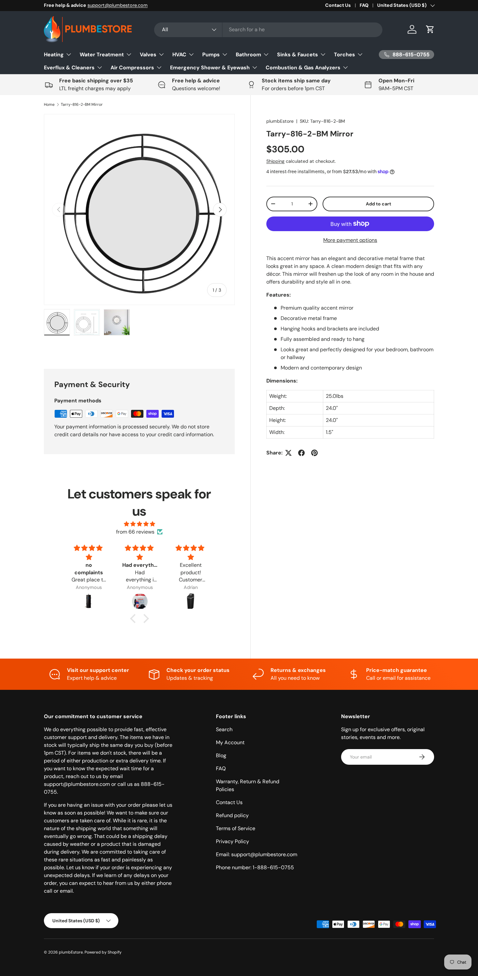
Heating (54, 54)
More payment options (350, 240)
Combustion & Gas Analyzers (303, 67)
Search (224, 729)
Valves (148, 54)
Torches (344, 54)
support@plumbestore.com (117, 5)
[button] (430, 29)
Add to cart (378, 204)
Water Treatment (102, 54)
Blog (221, 755)
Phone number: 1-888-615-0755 (255, 867)
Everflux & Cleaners (69, 67)
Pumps (211, 54)
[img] (139, 524)
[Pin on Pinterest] (314, 452)
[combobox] (268, 29)
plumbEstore (280, 121)
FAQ (364, 5)
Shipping (275, 161)
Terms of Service (235, 828)
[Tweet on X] (288, 452)
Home (49, 104)
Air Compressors (132, 67)
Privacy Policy (232, 841)
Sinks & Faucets (297, 54)
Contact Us (338, 5)
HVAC (179, 54)
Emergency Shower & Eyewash (210, 67)
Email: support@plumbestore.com (256, 854)
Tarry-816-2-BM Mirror (82, 104)
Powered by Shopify (103, 952)
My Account (230, 742)
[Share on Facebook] (301, 452)
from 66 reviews (135, 531)
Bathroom (248, 54)
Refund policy (232, 815)
